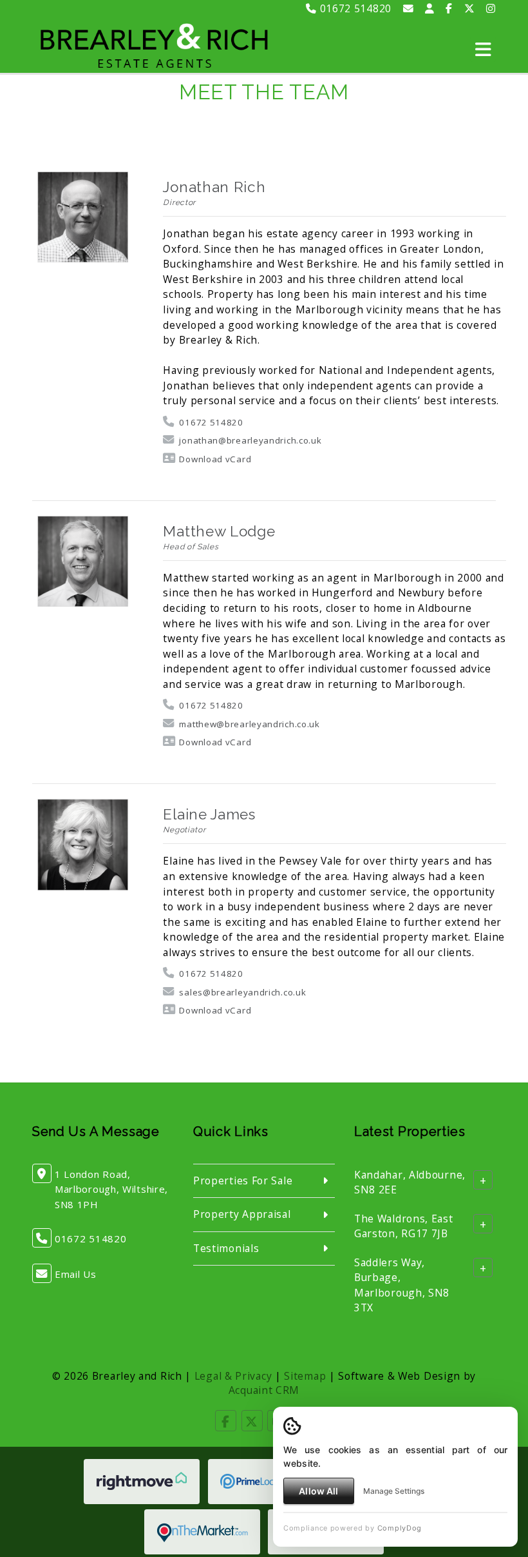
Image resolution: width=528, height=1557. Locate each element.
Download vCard (215, 459)
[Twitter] (469, 8)
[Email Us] (408, 8)
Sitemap (305, 1376)
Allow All (318, 1490)
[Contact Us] (430, 8)
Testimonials (226, 1248)
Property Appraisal (242, 1214)
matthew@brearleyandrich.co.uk (249, 724)
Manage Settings (393, 1491)
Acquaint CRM (264, 1390)
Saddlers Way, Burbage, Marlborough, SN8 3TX (401, 1285)
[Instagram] (491, 8)
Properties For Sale (242, 1180)
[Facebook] (449, 8)
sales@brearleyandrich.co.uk (242, 992)
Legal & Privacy (233, 1376)
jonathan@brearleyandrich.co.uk (250, 440)
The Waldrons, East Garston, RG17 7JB (403, 1225)
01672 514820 (354, 8)
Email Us (76, 1274)
